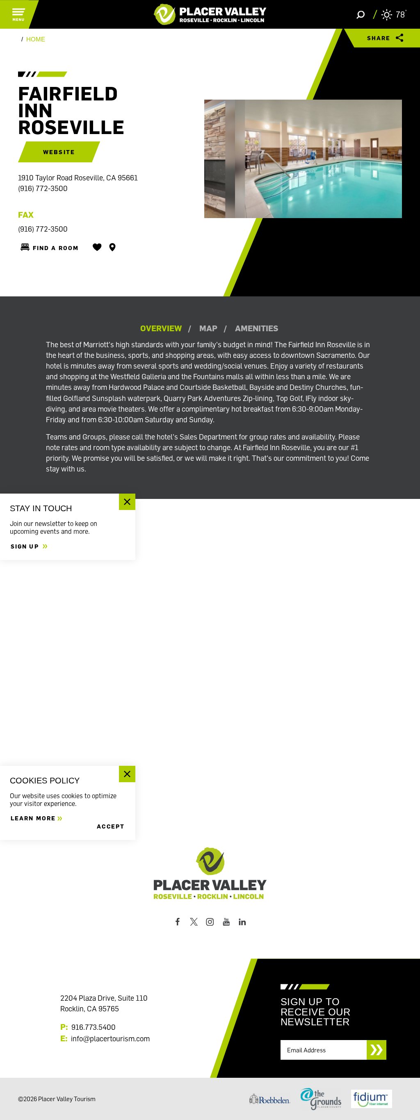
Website (59, 151)
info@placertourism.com (110, 1038)
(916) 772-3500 (43, 188)
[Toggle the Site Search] (360, 14)
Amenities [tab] (256, 328)
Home (35, 39)
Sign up (26, 546)
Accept (111, 826)
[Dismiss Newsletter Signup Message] (127, 502)
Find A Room (56, 247)
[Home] (210, 14)
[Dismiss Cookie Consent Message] (127, 774)
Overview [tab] (161, 328)
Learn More (33, 818)
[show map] (112, 247)
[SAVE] (97, 247)
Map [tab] (208, 328)
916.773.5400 (93, 1026)
